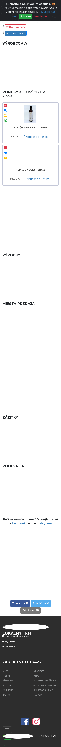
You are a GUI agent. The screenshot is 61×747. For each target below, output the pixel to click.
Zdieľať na (19, 603)
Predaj (6, 675)
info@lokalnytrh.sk (20, 636)
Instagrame (45, 523)
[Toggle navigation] (7, 729)
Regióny (7, 685)
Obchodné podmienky (44, 685)
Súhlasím (25, 16)
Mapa (5, 671)
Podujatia (8, 690)
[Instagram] (36, 723)
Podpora (37, 694)
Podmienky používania (44, 680)
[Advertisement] (30, 216)
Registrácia (10, 641)
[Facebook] (25, 723)
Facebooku (19, 523)
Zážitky (6, 694)
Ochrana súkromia (43, 690)
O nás (36, 675)
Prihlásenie (10, 646)
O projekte (38, 671)
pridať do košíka (37, 136)
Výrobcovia (9, 680)
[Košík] (7, 742)
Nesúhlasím (41, 16)
